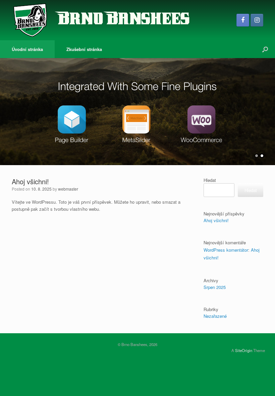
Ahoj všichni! (30, 181)
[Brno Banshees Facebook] (242, 20)
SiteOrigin (243, 350)
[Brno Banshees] (101, 20)
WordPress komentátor (226, 250)
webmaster (68, 189)
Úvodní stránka (27, 49)
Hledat (210, 180)
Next (269, 108)
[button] (265, 49)
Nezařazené (215, 316)
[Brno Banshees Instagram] (257, 20)
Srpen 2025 (215, 287)
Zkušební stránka (84, 49)
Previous (5, 108)
